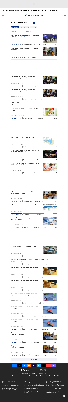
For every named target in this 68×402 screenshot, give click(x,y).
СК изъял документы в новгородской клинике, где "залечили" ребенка (25, 247)
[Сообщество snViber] (53, 365)
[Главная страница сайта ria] (34, 15)
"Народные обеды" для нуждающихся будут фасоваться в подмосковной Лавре (23, 77)
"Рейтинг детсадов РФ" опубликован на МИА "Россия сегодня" (25, 109)
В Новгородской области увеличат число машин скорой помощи (24, 48)
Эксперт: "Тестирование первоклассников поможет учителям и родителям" (25, 164)
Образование (25, 373)
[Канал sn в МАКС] (14, 365)
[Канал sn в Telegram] (39, 365)
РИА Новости (33, 27)
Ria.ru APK (56, 375)
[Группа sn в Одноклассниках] (29, 365)
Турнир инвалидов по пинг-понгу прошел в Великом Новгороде (25, 307)
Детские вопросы (33, 373)
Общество (13, 104)
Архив (61, 375)
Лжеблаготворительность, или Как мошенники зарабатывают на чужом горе (24, 294)
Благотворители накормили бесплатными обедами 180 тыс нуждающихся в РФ (25, 151)
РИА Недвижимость (24, 27)
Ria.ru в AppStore (40, 375)
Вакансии (4, 382)
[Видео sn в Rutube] (34, 365)
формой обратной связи (51, 392)
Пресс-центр (32, 375)
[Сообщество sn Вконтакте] (24, 365)
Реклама (14, 375)
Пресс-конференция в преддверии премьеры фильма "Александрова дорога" (25, 35)
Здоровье (41, 373)
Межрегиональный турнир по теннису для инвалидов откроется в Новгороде (25, 333)
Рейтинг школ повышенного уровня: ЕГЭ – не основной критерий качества (23, 192)
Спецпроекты (8, 375)
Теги (45, 373)
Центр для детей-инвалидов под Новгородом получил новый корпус (29, 259)
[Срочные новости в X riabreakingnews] (48, 365)
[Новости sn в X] (43, 365)
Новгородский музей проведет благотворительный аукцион (25, 268)
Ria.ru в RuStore (49, 375)
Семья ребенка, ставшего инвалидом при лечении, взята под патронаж (25, 218)
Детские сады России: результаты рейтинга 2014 (24, 137)
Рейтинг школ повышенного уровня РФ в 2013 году (25, 205)
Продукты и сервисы (23, 375)
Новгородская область (21, 22)
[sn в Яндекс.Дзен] (19, 365)
